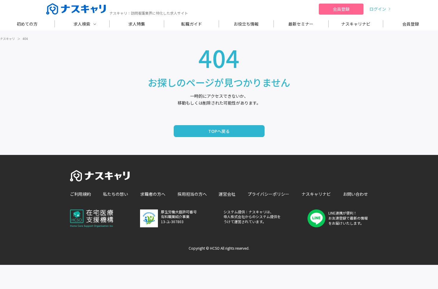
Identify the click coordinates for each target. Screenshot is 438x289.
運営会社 (227, 194)
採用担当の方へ (192, 194)
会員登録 (341, 9)
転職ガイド (191, 24)
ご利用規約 (80, 194)
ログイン (377, 9)
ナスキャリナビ (355, 24)
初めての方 (27, 24)
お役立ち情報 (246, 24)
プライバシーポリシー (268, 194)
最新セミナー (300, 24)
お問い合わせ (355, 194)
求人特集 (136, 24)
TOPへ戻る (219, 131)
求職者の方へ (152, 194)
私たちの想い (115, 194)
